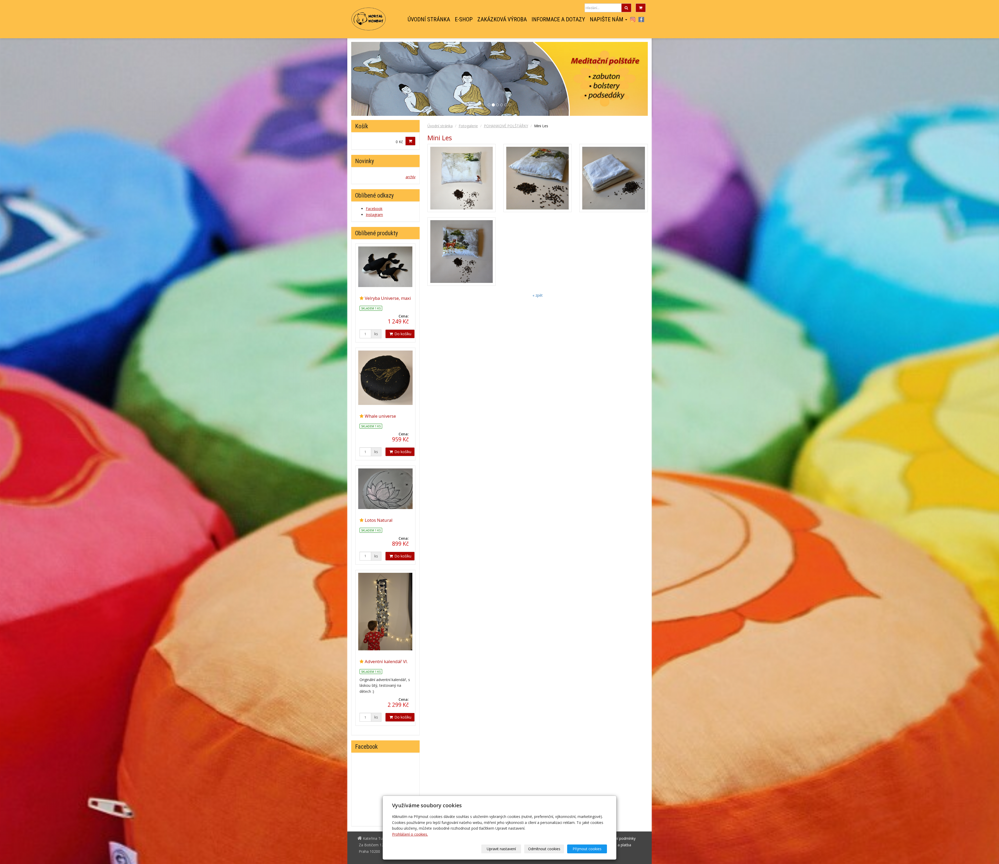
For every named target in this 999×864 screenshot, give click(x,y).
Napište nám (607, 19)
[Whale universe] (385, 378)
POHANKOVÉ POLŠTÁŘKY (506, 125)
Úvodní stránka (429, 19)
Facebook (641, 19)
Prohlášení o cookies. (410, 834)
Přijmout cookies (587, 848)
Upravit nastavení (501, 848)
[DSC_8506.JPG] (537, 178)
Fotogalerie (468, 125)
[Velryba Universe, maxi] (385, 266)
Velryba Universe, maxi (388, 298)
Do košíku (402, 333)
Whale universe (380, 416)
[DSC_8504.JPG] (461, 251)
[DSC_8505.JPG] (461, 178)
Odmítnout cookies (544, 848)
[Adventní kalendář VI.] (385, 611)
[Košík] (641, 7)
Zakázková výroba (502, 19)
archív (410, 176)
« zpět (538, 295)
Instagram (633, 19)
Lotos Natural (379, 520)
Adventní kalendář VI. (386, 661)
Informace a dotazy (558, 19)
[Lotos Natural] (385, 488)
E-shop (464, 19)
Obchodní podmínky (619, 838)
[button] (625, 79)
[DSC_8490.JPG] (613, 178)
